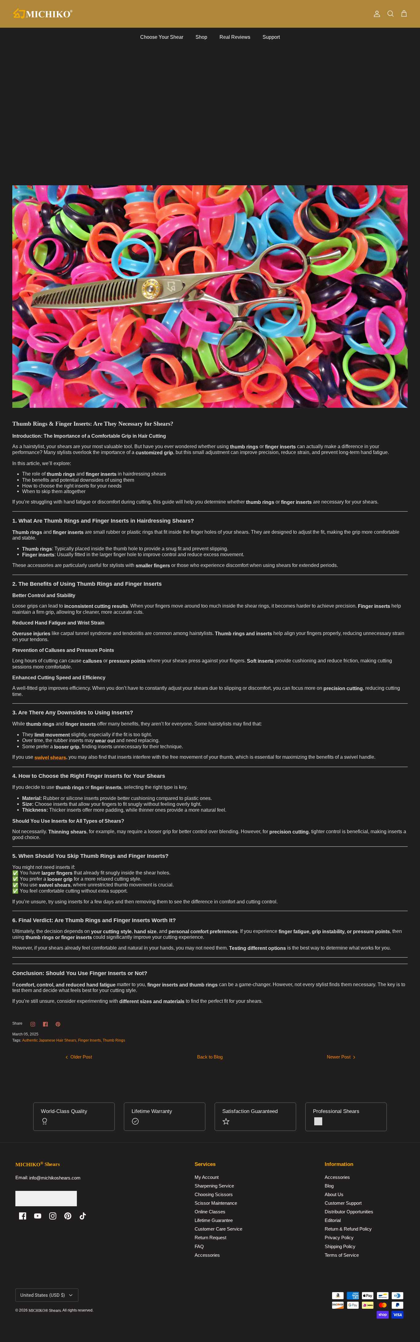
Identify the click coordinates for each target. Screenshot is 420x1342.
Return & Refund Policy (348, 1229)
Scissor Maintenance (216, 1203)
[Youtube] (37, 1215)
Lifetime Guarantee (214, 1220)
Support (271, 37)
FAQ (199, 1246)
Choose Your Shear (161, 37)
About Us (334, 1194)
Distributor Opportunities (349, 1211)
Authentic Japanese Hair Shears (49, 1040)
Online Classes (210, 1211)
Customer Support (343, 1203)
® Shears (45, 1310)
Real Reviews (235, 37)
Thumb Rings (114, 1040)
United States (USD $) (42, 1295)
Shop (201, 37)
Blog (329, 1185)
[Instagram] (52, 1215)
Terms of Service (342, 1255)
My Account (207, 1177)
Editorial (333, 1220)
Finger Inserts (89, 1040)
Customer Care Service (218, 1229)
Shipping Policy (340, 1246)
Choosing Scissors (214, 1194)
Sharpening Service (214, 1185)
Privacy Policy (339, 1237)
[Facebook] (22, 1215)
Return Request (210, 1237)
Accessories (207, 1255)
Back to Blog (210, 1056)
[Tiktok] (82, 1215)
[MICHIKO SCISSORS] (43, 14)
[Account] (376, 14)
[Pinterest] (67, 1215)
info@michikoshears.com (55, 1177)
